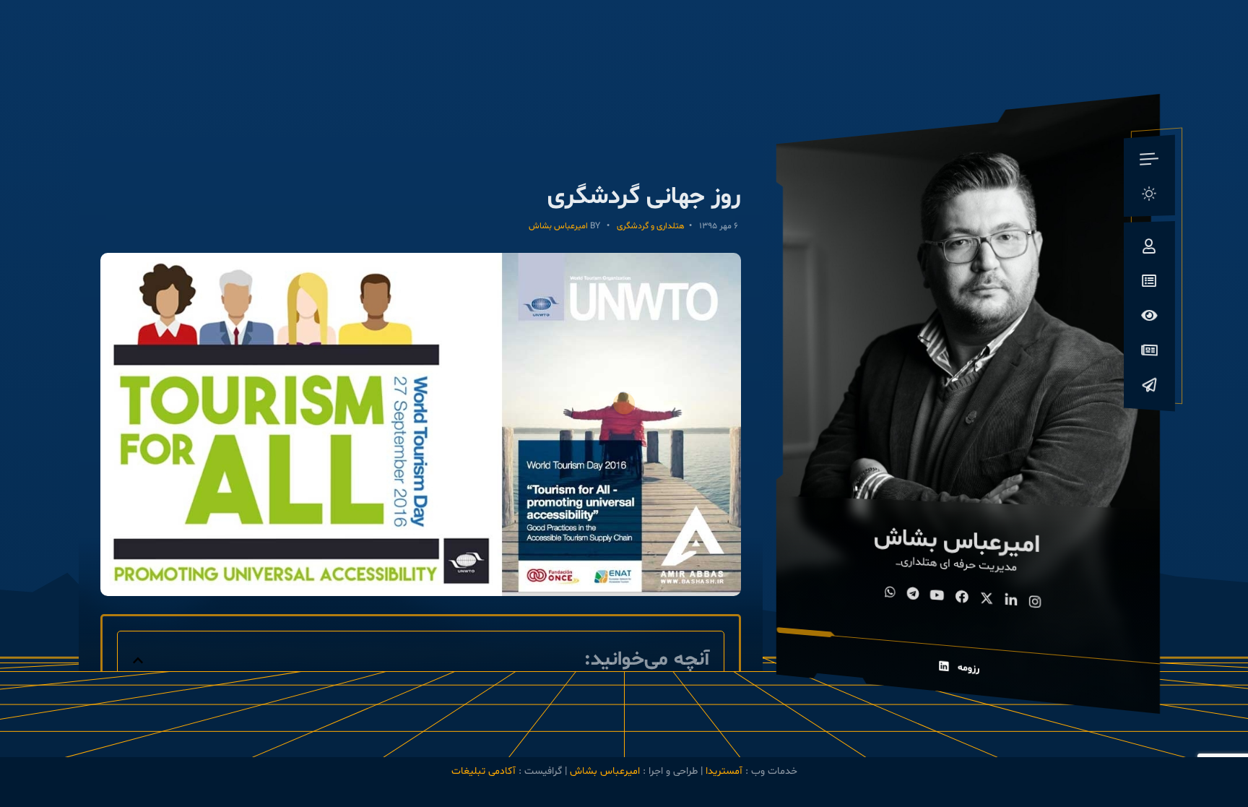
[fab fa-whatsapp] (890, 593)
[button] (138, 660)
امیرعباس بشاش (558, 226)
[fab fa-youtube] (937, 596)
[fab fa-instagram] (1035, 603)
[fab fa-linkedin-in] (1011, 601)
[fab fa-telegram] (913, 594)
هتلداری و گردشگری (651, 226)
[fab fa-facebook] (962, 598)
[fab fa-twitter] (986, 600)
